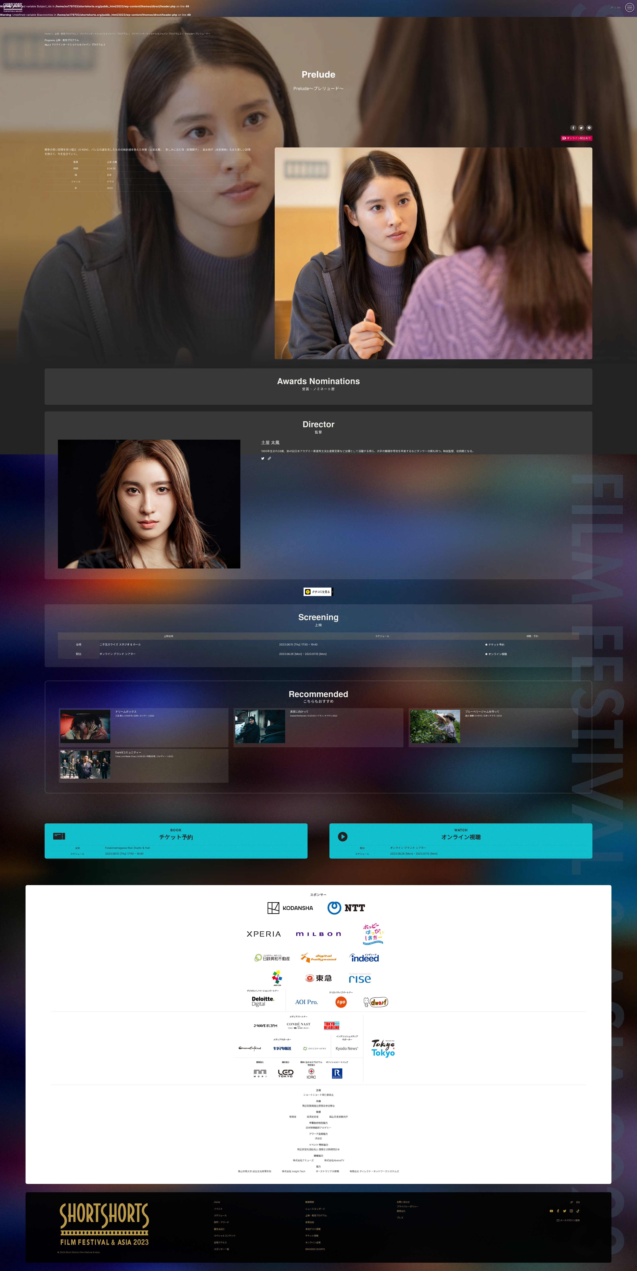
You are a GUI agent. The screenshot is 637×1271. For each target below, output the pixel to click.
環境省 (292, 1116)
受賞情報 (309, 1222)
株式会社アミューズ (303, 1160)
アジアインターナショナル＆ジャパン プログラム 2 (75, 44)
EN (618, 7)
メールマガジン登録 (570, 1220)
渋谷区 (318, 1138)
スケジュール (220, 1215)
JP (611, 7)
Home (217, 1202)
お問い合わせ (403, 1202)
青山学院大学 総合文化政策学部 (254, 1171)
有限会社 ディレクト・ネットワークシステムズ (374, 1171)
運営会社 (401, 1211)
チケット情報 (311, 1235)
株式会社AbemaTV (334, 1160)
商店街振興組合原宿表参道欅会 (318, 1105)
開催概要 (309, 1202)
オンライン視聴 (497, 654)
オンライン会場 (312, 1242)
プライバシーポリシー (407, 1206)
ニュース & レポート (315, 1208)
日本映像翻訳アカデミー (318, 1127)
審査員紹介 (219, 1229)
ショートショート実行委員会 (318, 1094)
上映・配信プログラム (62, 40)
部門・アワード (221, 1222)
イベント (218, 1208)
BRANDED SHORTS (315, 1249)
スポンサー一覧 (221, 1249)
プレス (400, 1217)
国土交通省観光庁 (338, 1116)
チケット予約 (496, 644)
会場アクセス (220, 1242)
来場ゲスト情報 (312, 1229)
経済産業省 (312, 1116)
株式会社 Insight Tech (293, 1171)
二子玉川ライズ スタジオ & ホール (120, 644)
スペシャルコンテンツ (224, 1235)
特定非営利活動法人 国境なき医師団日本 (318, 1149)
